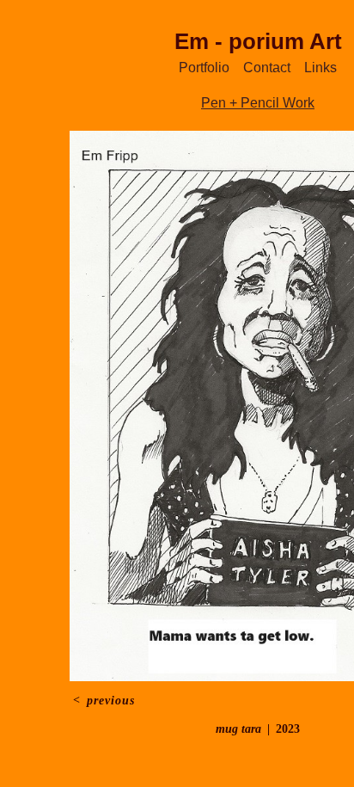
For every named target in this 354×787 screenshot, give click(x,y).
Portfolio (204, 67)
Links (320, 67)
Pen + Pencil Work (257, 102)
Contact (266, 67)
